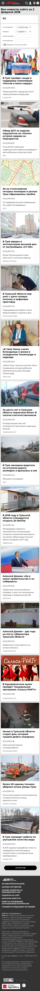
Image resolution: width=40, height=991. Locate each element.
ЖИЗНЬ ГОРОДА (10, 261)
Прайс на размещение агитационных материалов (15, 903)
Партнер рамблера (21, 980)
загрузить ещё (20, 868)
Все (4, 18)
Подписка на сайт (11, 895)
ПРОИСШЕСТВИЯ (10, 316)
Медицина (8, 543)
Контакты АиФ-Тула (11, 898)
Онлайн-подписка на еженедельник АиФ (12, 891)
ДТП (4, 155)
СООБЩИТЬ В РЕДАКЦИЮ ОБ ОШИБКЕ (18, 907)
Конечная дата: (8, 40)
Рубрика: (6, 31)
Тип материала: (8, 27)
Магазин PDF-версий (11, 887)
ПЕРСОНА (7, 377)
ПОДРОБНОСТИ (9, 432)
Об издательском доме (13, 884)
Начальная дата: (8, 36)
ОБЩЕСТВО (7, 859)
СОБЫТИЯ (7, 97)
